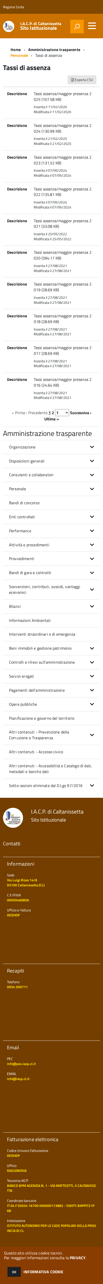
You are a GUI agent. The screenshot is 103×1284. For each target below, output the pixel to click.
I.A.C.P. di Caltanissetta (41, 26)
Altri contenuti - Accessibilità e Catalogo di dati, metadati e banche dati (50, 769)
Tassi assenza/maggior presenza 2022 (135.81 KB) (63, 192)
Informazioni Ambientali (30, 620)
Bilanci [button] (15, 606)
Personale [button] (17, 489)
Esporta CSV (83, 79)
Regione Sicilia (13, 7)
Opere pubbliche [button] (23, 704)
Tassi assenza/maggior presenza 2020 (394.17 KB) (63, 255)
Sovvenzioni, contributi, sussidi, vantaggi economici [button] (44, 589)
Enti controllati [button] (22, 517)
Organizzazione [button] (22, 447)
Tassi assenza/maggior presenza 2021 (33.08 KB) (63, 223)
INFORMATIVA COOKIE (44, 1272)
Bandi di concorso (24, 503)
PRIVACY (78, 1258)
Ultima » (51, 419)
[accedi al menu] (92, 26)
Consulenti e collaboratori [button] (31, 475)
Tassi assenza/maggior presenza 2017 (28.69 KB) (63, 350)
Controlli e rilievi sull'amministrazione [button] (42, 662)
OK (14, 1271)
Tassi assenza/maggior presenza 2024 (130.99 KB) (63, 128)
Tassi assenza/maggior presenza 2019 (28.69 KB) (63, 287)
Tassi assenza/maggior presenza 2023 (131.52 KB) (63, 160)
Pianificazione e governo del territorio (41, 718)
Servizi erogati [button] (21, 676)
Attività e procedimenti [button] (29, 545)
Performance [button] (20, 531)
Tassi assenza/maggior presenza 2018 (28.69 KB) (63, 319)
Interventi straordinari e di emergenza (42, 634)
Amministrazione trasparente (54, 50)
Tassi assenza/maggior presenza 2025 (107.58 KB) (63, 96)
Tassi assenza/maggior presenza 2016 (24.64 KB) (63, 382)
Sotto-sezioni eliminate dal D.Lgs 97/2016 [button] (46, 786)
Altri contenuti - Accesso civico (36, 752)
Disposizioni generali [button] (26, 461)
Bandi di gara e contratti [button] (30, 573)
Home (15, 50)
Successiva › (80, 413)
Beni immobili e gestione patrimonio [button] (40, 648)
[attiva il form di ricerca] (77, 26)
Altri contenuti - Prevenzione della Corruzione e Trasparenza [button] (39, 735)
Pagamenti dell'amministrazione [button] (37, 690)
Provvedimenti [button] (21, 559)
